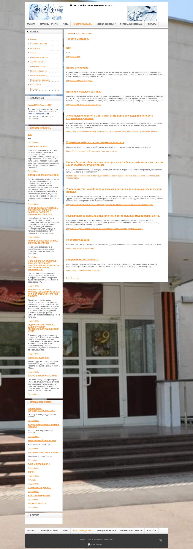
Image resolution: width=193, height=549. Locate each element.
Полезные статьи (37, 66)
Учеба (33, 53)
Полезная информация (40, 80)
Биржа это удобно (37, 146)
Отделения (35, 48)
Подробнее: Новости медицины (80, 248)
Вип (30, 135)
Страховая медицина (39, 488)
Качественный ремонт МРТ (42, 441)
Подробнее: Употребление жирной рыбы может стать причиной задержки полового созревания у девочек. (112, 131)
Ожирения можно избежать (42, 376)
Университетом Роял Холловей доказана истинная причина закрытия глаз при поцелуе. (44, 293)
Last (77, 278)
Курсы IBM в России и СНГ (40, 105)
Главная (33, 39)
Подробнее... (33, 142)
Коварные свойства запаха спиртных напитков (43, 242)
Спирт (31, 472)
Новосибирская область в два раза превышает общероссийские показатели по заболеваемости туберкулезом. (44, 265)
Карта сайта (35, 84)
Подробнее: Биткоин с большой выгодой (83, 105)
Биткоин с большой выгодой (43, 175)
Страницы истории (38, 44)
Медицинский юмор (38, 75)
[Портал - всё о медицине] (46, 11)
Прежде (32, 480)
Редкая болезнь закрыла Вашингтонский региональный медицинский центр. (43, 328)
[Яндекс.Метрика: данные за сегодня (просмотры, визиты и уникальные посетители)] (95, 544)
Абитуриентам (36, 62)
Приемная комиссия (39, 57)
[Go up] (160, 541)
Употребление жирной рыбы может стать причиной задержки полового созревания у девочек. (43, 211)
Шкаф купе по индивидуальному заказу (41, 410)
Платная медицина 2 (39, 464)
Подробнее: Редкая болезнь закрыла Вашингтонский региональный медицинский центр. (104, 229)
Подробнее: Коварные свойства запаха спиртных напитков (91, 151)
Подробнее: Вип (73, 57)
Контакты (34, 89)
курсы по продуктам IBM (38, 114)
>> (74, 278)
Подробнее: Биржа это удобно (79, 81)
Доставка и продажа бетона (43, 452)
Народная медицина (39, 496)
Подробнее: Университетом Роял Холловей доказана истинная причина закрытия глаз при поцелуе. (109, 205)
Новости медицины (38, 71)
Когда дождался (37, 503)
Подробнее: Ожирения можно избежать (83, 270)
